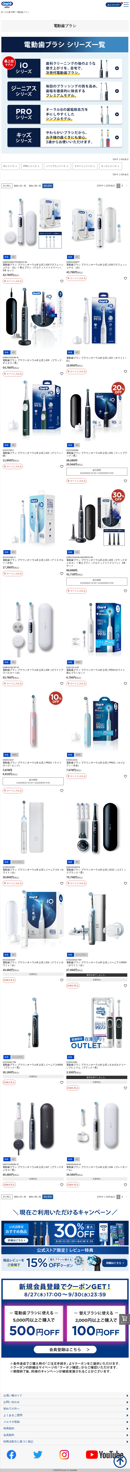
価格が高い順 (35, 186)
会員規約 (8, 1434)
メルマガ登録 (11, 1421)
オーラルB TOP (8, 12)
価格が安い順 (20, 186)
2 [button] (122, 185)
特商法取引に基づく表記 (18, 1441)
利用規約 (8, 1428)
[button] (126, 185)
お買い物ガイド (12, 1395)
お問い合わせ (11, 1402)
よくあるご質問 (12, 1415)
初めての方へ (11, 1408)
